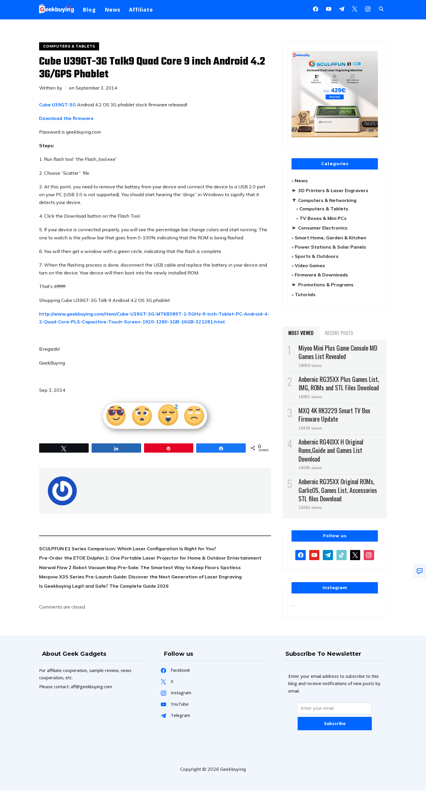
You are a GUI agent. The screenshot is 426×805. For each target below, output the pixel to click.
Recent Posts (339, 332)
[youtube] (329, 8)
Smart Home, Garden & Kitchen (330, 238)
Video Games (310, 265)
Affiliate (141, 9)
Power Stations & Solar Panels (330, 247)
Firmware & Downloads (321, 275)
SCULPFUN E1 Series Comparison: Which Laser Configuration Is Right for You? (127, 548)
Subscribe (334, 723)
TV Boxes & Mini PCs (323, 218)
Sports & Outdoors (316, 256)
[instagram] (368, 8)
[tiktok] (341, 555)
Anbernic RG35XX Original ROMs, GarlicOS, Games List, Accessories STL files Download (337, 490)
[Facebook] (316, 8)
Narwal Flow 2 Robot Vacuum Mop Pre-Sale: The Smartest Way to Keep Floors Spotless (140, 567)
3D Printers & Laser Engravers (333, 190)
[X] (355, 8)
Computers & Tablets (69, 46)
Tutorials (305, 294)
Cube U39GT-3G (57, 105)
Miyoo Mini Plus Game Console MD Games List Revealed (337, 352)
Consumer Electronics (322, 228)
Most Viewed (301, 332)
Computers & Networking (327, 200)
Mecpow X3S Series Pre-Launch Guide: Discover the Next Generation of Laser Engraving (140, 577)
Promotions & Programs (326, 284)
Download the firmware (66, 118)
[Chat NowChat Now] (419, 571)
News (112, 9)
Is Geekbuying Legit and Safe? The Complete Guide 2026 (104, 586)
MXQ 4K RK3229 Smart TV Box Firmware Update (334, 414)
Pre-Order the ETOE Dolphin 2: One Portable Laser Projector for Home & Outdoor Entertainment (150, 558)
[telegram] (328, 555)
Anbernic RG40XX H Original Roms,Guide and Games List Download (330, 450)
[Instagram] (342, 8)
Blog (89, 9)
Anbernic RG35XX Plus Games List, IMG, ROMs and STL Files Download (338, 383)
